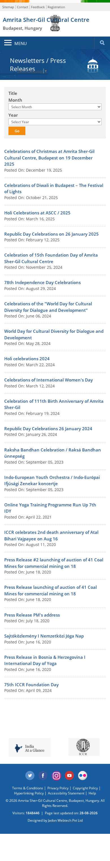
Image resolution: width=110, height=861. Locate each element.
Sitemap (8, 7)
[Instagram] (56, 776)
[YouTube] (69, 776)
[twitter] (30, 776)
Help (92, 793)
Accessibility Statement (66, 793)
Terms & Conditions (27, 788)
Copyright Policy (85, 788)
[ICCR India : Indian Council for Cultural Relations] (82, 747)
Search (102, 43)
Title (12, 93)
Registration (56, 7)
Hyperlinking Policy (29, 793)
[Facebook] (43, 776)
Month (15, 100)
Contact (22, 7)
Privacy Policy (58, 788)
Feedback (38, 7)
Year (13, 115)
